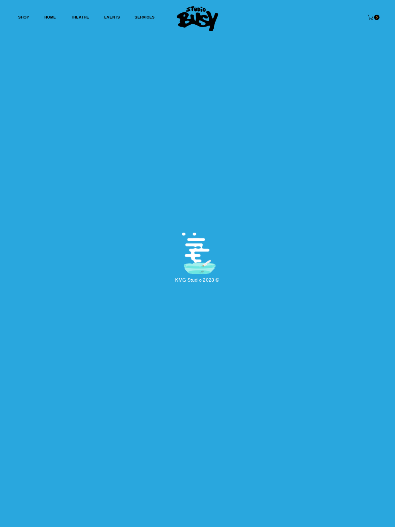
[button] (374, 17)
